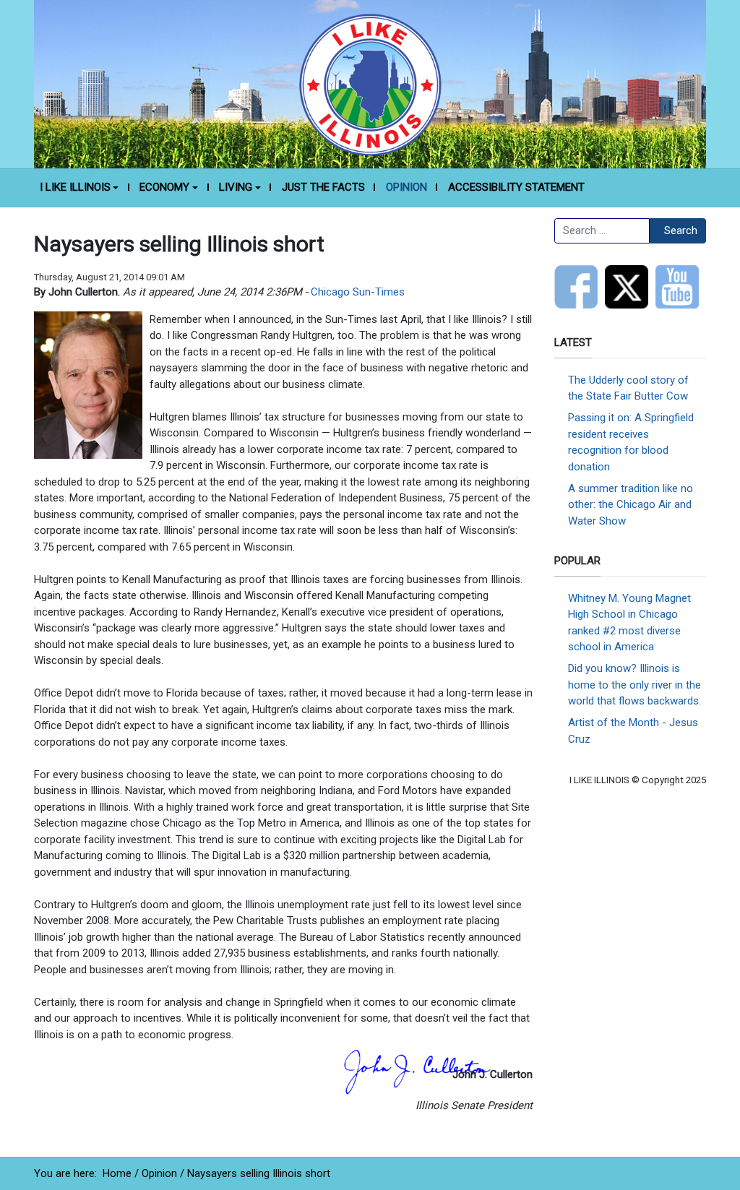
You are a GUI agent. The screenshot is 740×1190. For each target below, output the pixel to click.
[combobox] (602, 231)
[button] (79, 188)
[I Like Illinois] (370, 83)
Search (680, 230)
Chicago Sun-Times (358, 291)
